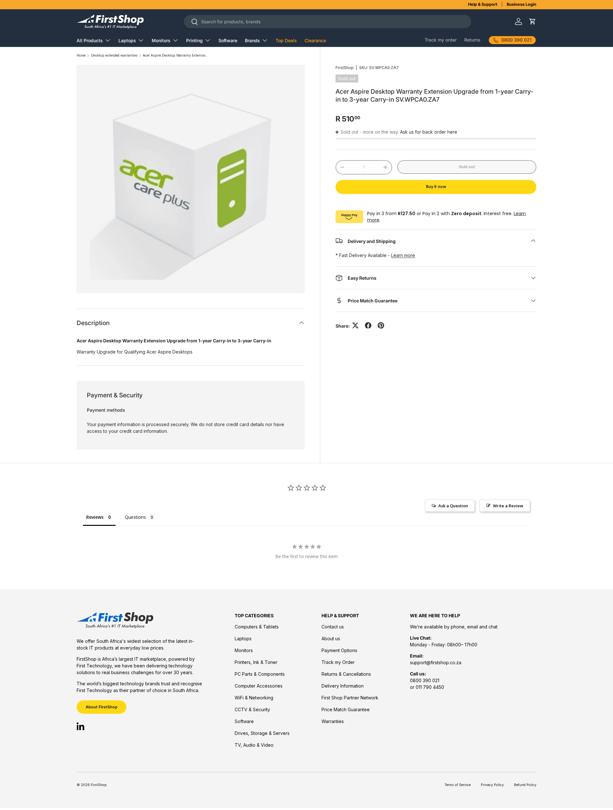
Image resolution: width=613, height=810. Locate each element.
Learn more (403, 255)
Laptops (127, 40)
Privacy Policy (492, 785)
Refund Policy (525, 785)
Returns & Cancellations (346, 674)
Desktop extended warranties (114, 56)
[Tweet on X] (355, 325)
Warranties (333, 721)
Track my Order (338, 662)
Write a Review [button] (508, 506)
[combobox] (327, 21)
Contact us (333, 626)
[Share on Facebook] (368, 325)
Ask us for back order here (428, 132)
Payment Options (339, 650)
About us (331, 638)
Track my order (441, 40)
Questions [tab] (135, 517)
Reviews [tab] (94, 517)
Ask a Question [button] (453, 506)
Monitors (161, 40)
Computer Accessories (259, 686)
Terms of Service (457, 785)
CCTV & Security (252, 709)
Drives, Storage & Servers (262, 733)
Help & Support (482, 4)
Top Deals (286, 40)
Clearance (315, 40)
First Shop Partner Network (350, 697)
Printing (194, 40)
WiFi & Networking (254, 697)
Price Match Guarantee (346, 709)
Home (81, 56)
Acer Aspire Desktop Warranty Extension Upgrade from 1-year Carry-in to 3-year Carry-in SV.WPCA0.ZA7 (176, 56)
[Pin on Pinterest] (381, 325)
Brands (252, 40)
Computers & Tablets (257, 626)
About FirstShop (101, 707)
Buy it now (436, 186)
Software (227, 40)
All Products (90, 40)
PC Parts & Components (260, 674)
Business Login (521, 4)
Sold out (467, 166)
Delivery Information (343, 686)
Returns (472, 40)
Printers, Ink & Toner (256, 662)
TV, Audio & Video (254, 745)
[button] (532, 21)
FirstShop (345, 67)
